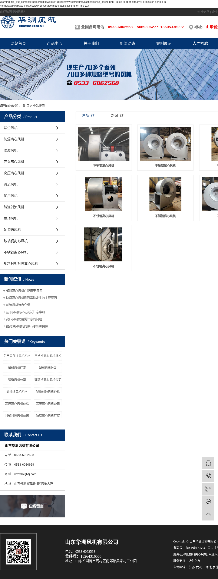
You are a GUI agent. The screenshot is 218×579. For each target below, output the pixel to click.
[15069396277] (208, 476)
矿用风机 (10, 196)
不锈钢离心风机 (16, 252)
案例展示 (164, 43)
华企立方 (194, 560)
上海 (206, 567)
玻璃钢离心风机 (16, 241)
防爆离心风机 (14, 139)
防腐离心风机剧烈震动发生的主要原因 (31, 297)
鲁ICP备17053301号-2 (199, 548)
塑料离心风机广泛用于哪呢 (24, 290)
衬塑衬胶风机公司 (17, 415)
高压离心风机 (14, 173)
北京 (212, 567)
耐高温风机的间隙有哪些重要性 (27, 326)
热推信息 (203, 11)
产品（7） (90, 115)
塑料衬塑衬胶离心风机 (21, 263)
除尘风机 (10, 128)
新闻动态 (127, 43)
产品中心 (54, 43)
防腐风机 (10, 150)
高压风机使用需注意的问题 (24, 319)
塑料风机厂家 (17, 367)
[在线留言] (208, 501)
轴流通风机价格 (17, 391)
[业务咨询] (208, 463)
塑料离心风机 (198, 554)
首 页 (26, 105)
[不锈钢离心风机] (103, 144)
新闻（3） (119, 115)
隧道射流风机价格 (48, 391)
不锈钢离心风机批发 (47, 356)
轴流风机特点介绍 (18, 304)
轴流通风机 (12, 230)
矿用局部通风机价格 (17, 356)
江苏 (192, 567)
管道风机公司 (17, 379)
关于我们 (91, 43)
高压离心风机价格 (17, 403)
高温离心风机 (14, 162)
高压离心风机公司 (48, 403)
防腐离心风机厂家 (48, 415)
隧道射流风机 (14, 207)
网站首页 (18, 43)
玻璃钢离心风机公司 (47, 379)
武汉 (199, 567)
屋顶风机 (10, 218)
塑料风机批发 (48, 367)
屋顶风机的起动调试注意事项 (25, 312)
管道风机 (10, 184)
